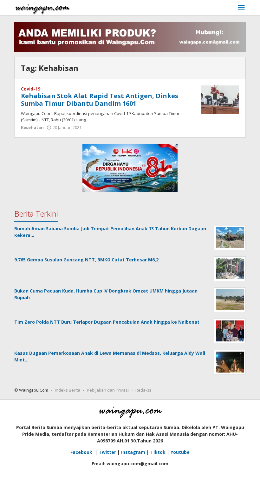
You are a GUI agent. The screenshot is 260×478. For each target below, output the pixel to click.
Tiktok (158, 452)
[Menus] (241, 7)
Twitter (107, 452)
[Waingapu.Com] (42, 7)
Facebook (82, 452)
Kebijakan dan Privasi (108, 390)
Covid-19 (30, 89)
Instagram (133, 452)
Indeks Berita (67, 390)
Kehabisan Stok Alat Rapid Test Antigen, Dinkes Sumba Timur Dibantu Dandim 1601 (99, 99)
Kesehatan (32, 127)
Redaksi (143, 390)
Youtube (180, 452)
